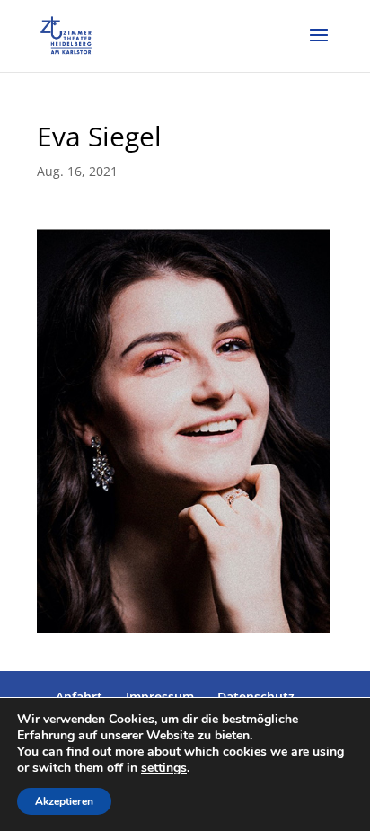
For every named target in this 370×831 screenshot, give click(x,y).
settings (164, 768)
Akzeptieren (64, 801)
